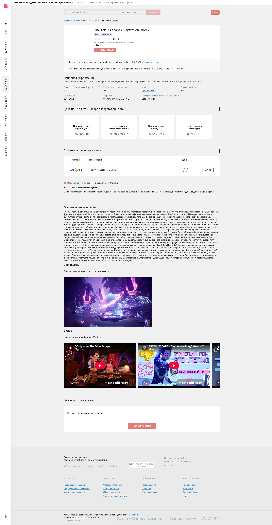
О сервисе (146, 489)
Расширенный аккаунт (74, 485)
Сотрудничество (111, 489)
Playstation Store (84, 21)
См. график (177, 69)
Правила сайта (149, 485)
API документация (111, 492)
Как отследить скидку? (75, 492)
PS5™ (96, 21)
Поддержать (191, 519)
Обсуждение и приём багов (77, 489)
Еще (185, 496)
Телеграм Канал (190, 492)
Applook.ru (68, 21)
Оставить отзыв (142, 426)
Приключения (148, 90)
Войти (215, 12)
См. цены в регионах (149, 62)
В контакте (188, 489)
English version (73, 521)
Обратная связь (149, 492)
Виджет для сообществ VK (115, 496)
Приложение (189, 485)
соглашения (132, 515)
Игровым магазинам (112, 485)
